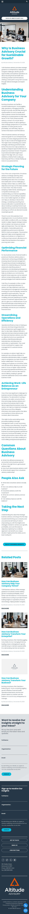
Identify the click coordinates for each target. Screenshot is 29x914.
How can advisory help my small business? (12, 488)
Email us (14, 845)
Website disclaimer (15, 905)
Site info (23, 905)
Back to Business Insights (14, 544)
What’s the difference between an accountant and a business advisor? (13, 461)
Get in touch (14, 840)
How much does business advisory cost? (15, 468)
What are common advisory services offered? (13, 496)
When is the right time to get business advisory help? (13, 465)
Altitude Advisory (8, 62)
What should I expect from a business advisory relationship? (13, 471)
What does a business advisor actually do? (14, 484)
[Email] (25, 910)
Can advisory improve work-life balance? (12, 500)
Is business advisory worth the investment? (11, 492)
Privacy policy (6, 905)
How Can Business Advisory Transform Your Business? (14, 680)
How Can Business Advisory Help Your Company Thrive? (11, 583)
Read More (5, 608)
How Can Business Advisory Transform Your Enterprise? (14, 634)
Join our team (14, 850)
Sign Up (6, 774)
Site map (14, 907)
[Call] (25, 905)
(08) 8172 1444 (10, 868)
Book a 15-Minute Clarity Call (14, 18)
